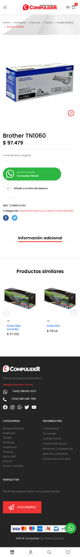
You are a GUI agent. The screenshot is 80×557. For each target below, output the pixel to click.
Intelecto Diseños (54, 538)
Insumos (35, 22)
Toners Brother (65, 22)
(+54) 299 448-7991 (23, 398)
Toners (48, 22)
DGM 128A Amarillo (14, 327)
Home (6, 22)
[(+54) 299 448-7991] (5, 399)
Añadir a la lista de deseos (31, 188)
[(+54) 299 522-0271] (5, 392)
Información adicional (40, 238)
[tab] (40, 238)
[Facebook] (6, 218)
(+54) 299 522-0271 (24, 391)
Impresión (20, 22)
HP (8, 321)
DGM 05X (53, 326)
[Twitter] (14, 218)
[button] (73, 7)
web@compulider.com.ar (18, 384)
